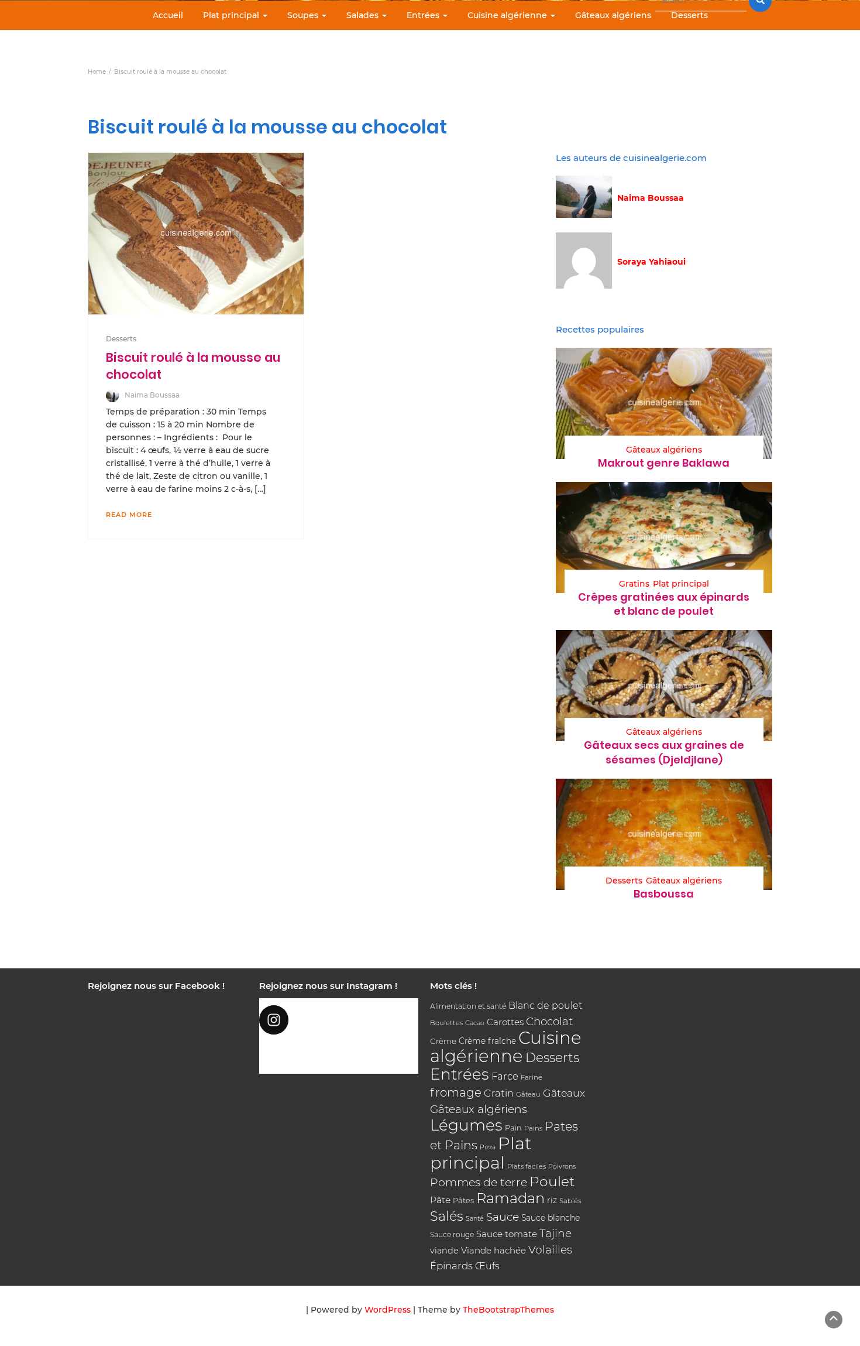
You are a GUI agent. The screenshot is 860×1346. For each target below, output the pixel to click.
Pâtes (463, 1200)
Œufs (487, 1266)
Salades (363, 15)
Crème (443, 1041)
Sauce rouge (452, 1234)
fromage (455, 1092)
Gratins (634, 583)
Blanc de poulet (545, 1005)
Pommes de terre (478, 1182)
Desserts (689, 15)
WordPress (387, 1309)
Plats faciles (526, 1166)
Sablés (570, 1201)
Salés (446, 1216)
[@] (339, 1020)
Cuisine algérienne (508, 15)
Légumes (466, 1125)
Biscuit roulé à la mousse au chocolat (193, 365)
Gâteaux (564, 1093)
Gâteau (528, 1094)
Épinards (451, 1266)
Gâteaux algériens (613, 15)
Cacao (474, 1023)
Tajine (555, 1233)
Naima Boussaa (152, 395)
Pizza (488, 1147)
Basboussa (664, 893)
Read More (129, 515)
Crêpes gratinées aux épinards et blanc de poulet (663, 604)
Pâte (440, 1199)
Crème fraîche (487, 1041)
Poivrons (562, 1166)
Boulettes (446, 1023)
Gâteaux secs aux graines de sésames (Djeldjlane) (664, 752)
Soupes (304, 15)
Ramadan (510, 1198)
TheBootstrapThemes (508, 1309)
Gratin (499, 1093)
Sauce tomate (506, 1233)
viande (444, 1250)
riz (552, 1200)
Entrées (424, 15)
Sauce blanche (550, 1217)
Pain (513, 1127)
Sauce (502, 1217)
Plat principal (232, 15)
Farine (531, 1077)
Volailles (550, 1249)
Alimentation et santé (468, 1006)
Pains (533, 1128)
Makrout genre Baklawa (664, 462)
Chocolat (549, 1021)
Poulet (552, 1181)
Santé (475, 1218)
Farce (504, 1076)
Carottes (505, 1022)
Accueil (168, 15)
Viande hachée (493, 1250)
